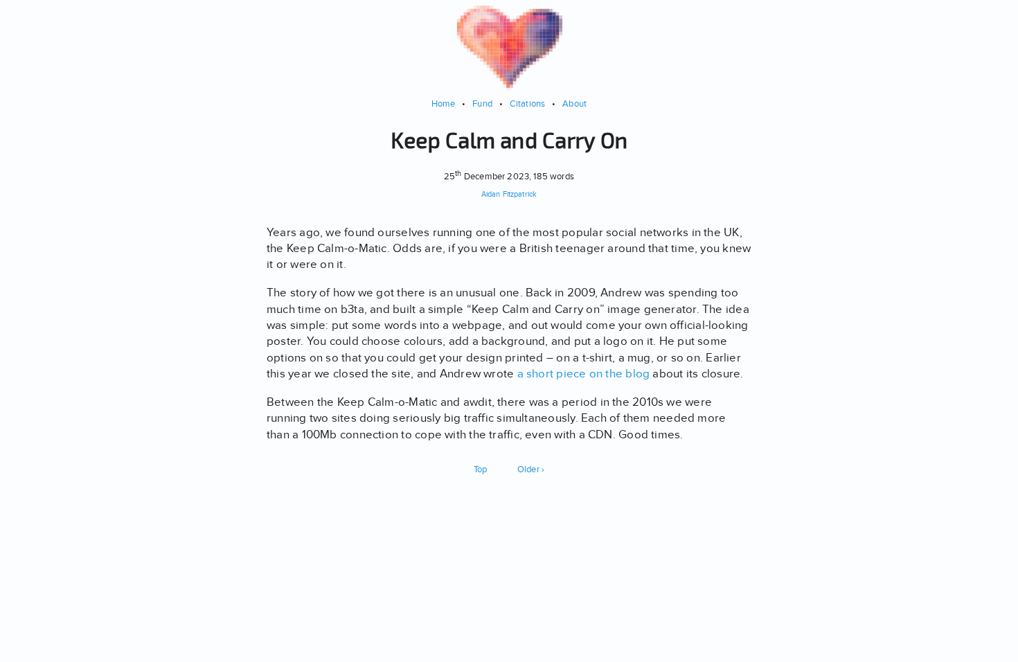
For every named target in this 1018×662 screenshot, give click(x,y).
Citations (528, 103)
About (574, 103)
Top (481, 469)
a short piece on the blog (583, 373)
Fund (482, 103)
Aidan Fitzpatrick (509, 194)
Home (443, 103)
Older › (531, 469)
